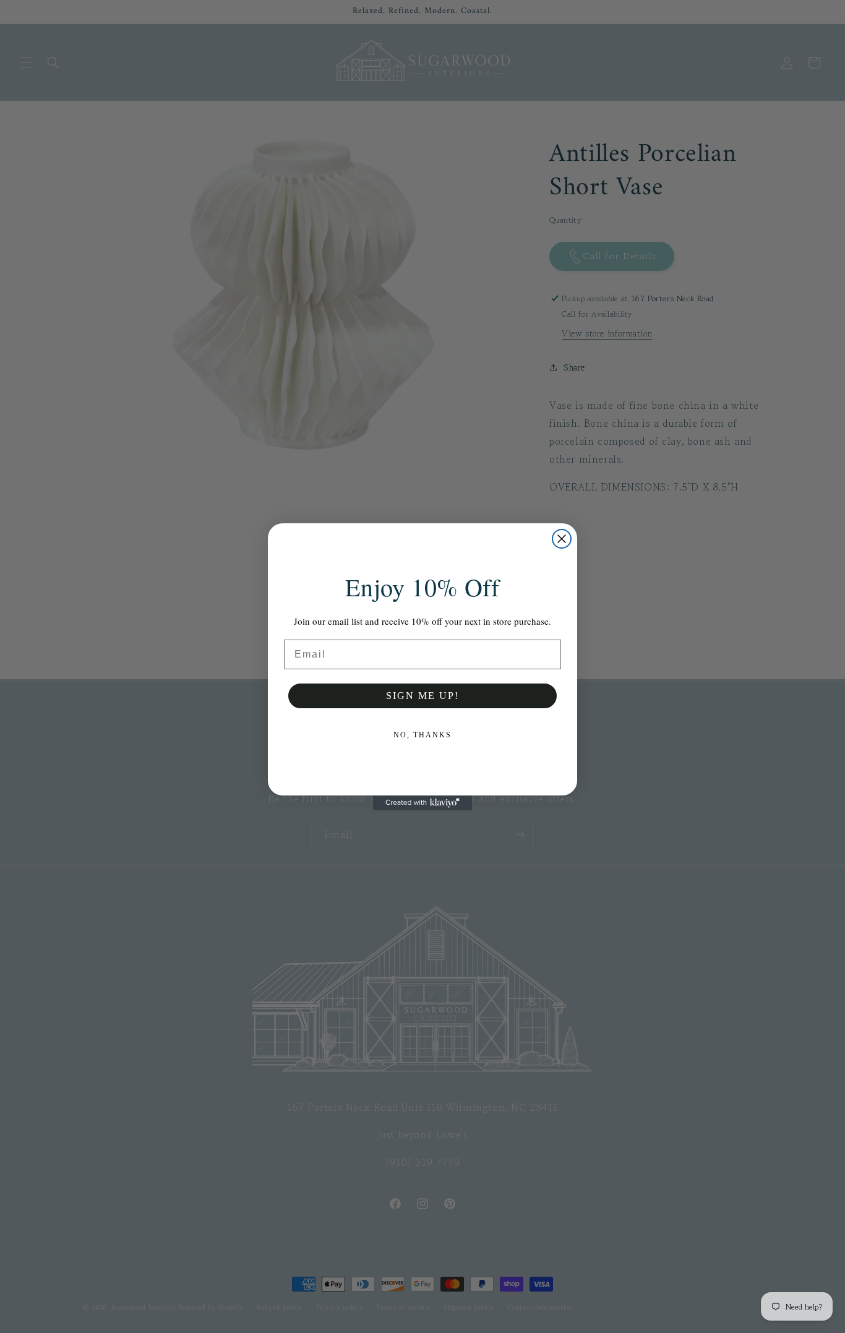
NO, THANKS (422, 735)
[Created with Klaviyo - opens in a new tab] (422, 802)
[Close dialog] (561, 538)
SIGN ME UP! (422, 695)
